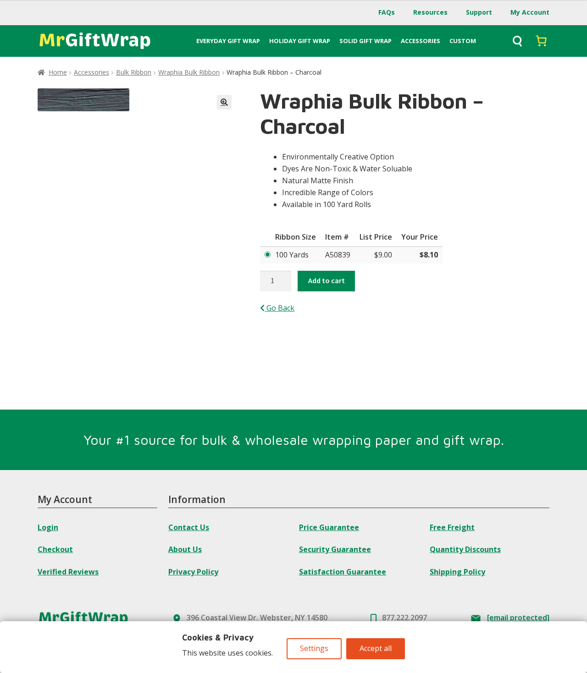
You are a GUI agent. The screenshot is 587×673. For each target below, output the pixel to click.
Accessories (91, 72)
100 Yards (292, 255)
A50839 (337, 255)
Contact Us (188, 527)
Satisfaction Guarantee (342, 572)
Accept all (376, 648)
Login (48, 527)
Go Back (279, 308)
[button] (224, 102)
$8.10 (429, 255)
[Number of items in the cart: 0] (541, 41)
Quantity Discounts (465, 549)
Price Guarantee (329, 527)
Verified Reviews (68, 572)
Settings (314, 648)
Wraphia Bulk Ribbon (189, 72)
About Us (185, 549)
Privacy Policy (193, 572)
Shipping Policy (457, 572)
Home (58, 72)
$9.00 (383, 255)
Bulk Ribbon (133, 72)
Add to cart (326, 280)
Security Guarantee (335, 549)
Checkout (55, 549)
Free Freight (452, 527)
